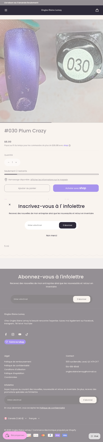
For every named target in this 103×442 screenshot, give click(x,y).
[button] (6, 10)
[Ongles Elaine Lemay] (51, 10)
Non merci (51, 235)
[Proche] (9, 204)
